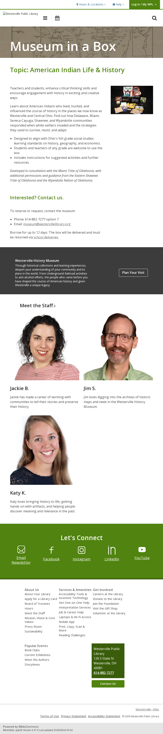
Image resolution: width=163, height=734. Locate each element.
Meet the (36, 305)
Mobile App (67, 622)
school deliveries (46, 237)
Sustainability (34, 631)
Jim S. (90, 388)
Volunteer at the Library (109, 613)
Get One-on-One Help (74, 603)
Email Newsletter (21, 560)
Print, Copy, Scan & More (72, 628)
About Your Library (37, 594)
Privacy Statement (73, 716)
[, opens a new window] (51, 553)
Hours (29, 608)
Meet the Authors (37, 660)
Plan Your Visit (133, 272)
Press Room (33, 626)
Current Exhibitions (37, 655)
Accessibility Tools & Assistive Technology (73, 596)
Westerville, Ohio (147, 709)
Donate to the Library (107, 599)
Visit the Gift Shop (105, 608)
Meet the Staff (35, 613)
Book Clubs (32, 650)
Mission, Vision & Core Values (40, 620)
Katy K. (18, 492)
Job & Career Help (71, 612)
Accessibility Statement (104, 716)
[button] (90, 4)
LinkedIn (112, 559)
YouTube (142, 557)
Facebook (51, 559)
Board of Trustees (37, 604)
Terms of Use (49, 716)
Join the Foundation (106, 604)
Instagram (81, 559)
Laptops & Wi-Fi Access (75, 617)
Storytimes (32, 664)
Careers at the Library (108, 594)
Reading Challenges (72, 635)
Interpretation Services (75, 607)
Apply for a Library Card (41, 599)
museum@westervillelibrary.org (47, 224)
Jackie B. (19, 388)
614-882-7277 (104, 673)
